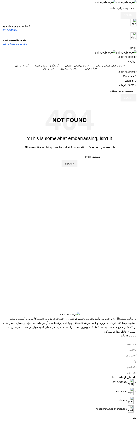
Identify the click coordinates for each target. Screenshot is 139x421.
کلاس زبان (131, 355)
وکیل (134, 361)
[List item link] (69, 396)
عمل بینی (131, 344)
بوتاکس (132, 349)
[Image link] (69, 314)
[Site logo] (125, 2)
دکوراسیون (131, 367)
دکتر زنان (131, 373)
